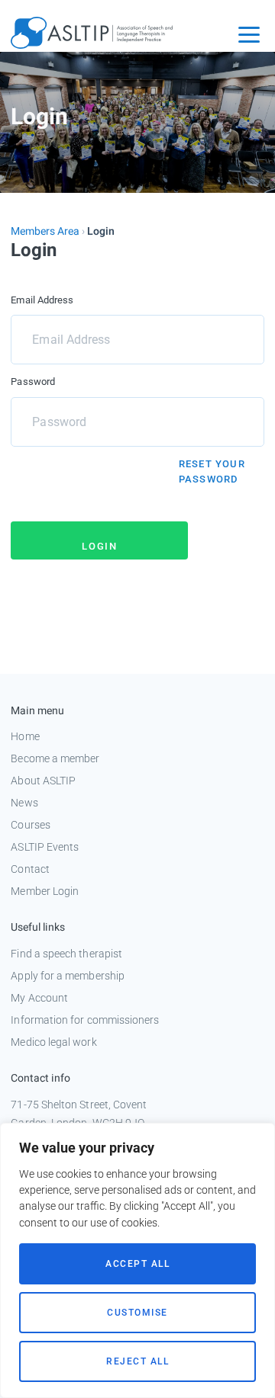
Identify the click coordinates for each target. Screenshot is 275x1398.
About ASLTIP (43, 780)
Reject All (137, 1361)
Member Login (45, 891)
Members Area (45, 231)
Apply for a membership (68, 976)
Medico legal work (53, 1042)
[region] (137, 1260)
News (24, 803)
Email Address (42, 300)
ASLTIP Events (45, 847)
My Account (39, 998)
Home (25, 736)
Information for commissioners (85, 1020)
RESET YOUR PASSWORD (212, 471)
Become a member (55, 758)
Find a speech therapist (66, 953)
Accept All (137, 1264)
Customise (137, 1312)
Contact (30, 869)
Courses (30, 825)
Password (33, 381)
